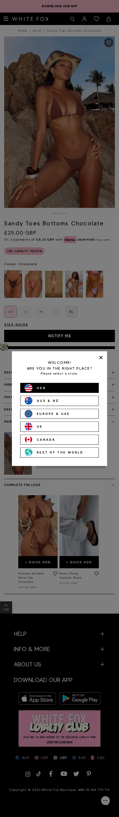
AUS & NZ (48, 401)
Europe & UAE (53, 413)
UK (40, 427)
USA (41, 388)
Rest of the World (60, 452)
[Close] (101, 357)
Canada (46, 439)
